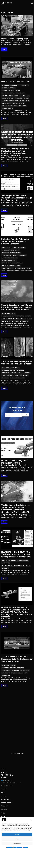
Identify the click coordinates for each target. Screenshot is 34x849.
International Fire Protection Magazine (13, 565)
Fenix (3, 318)
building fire (5, 372)
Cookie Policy (9, 847)
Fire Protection (24, 670)
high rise (9, 375)
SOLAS (19, 672)
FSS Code (4, 95)
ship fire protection (18, 103)
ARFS (3, 560)
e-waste (27, 316)
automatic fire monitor (8, 313)
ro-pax (22, 100)
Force (17, 318)
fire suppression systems (9, 93)
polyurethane (24, 375)
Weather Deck (6, 675)
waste (16, 321)
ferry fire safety (24, 85)
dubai (19, 372)
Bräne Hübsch (9, 785)
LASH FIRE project (24, 95)
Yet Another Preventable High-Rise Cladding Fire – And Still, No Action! (16, 362)
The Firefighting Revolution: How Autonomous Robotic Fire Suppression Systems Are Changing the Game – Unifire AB (15, 508)
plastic (29, 318)
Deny (17, 839)
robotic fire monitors (8, 265)
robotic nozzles (6, 103)
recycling (5, 321)
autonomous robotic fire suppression (13, 316)
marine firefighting (7, 98)
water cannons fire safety (23, 268)
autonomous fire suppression (10, 250)
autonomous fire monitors (9, 85)
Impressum (25, 847)
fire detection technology (9, 255)
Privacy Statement (17, 847)
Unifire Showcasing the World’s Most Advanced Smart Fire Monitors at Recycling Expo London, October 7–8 (15, 152)
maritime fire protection (22, 98)
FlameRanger (22, 93)
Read (4, 49)
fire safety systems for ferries (11, 90)
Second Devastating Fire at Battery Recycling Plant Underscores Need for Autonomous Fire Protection (16, 307)
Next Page (20, 753)
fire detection (6, 670)
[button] (31, 820)
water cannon (24, 321)
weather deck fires (7, 108)
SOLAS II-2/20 (17, 105)
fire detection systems (8, 87)
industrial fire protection (9, 257)
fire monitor (15, 670)
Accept (17, 834)
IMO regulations (13, 95)
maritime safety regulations (10, 100)
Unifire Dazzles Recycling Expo (14, 38)
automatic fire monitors (18, 247)
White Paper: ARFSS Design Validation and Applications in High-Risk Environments (17, 197)
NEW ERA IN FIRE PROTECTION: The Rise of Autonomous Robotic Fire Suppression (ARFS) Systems (16, 554)
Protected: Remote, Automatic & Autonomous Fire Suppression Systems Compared (15, 241)
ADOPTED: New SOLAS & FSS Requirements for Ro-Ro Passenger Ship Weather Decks (17, 658)
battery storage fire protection (11, 252)
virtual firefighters (8, 268)
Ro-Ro (27, 100)
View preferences (17, 843)
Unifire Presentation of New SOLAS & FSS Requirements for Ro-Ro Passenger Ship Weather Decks (16, 719)
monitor (23, 318)
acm (3, 367)
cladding (13, 372)
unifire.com (5, 568)
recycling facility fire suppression (12, 263)
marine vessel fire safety (9, 260)
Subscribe (25, 415)
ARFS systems (6, 247)
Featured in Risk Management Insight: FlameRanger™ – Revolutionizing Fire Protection (14, 462)
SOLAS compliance (7, 105)
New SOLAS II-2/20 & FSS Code (15, 81)
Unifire (24, 105)
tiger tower (5, 378)
